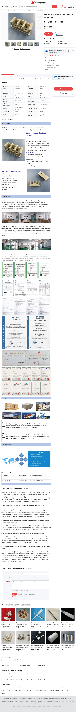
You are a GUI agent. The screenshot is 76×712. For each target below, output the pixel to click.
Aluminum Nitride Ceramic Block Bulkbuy (59, 690)
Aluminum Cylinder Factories (55, 687)
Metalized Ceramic (60, 663)
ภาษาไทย (71, 701)
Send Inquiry (48, 34)
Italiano (39, 701)
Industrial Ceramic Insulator (9, 679)
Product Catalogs (22, 660)
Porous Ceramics (5, 663)
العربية (54, 701)
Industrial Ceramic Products (27, 10)
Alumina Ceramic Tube (41, 679)
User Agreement (46, 706)
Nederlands (49, 701)
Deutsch (43, 701)
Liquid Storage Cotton (25, 665)
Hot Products (6, 698)
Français (27, 701)
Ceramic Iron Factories (40, 687)
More (2, 693)
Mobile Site (35, 699)
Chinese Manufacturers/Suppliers (25, 698)
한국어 (58, 701)
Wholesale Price (44, 698)
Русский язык (33, 701)
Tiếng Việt (36, 703)
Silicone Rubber (41, 665)
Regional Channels (60, 698)
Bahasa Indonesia (43, 703)
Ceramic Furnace (6, 690)
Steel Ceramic (68, 687)
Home (2, 10)
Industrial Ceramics (24, 663)
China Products (13, 698)
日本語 (62, 701)
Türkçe (30, 703)
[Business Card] (72, 82)
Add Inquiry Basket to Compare (22, 49)
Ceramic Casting (17, 690)
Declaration (53, 706)
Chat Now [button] (60, 34)
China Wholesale (36, 698)
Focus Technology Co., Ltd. (28, 706)
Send (14, 594)
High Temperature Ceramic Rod (26, 679)
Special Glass (41, 663)
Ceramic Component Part (40, 690)
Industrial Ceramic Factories (9, 687)
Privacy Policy (60, 706)
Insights (41, 699)
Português (22, 701)
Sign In (46, 69)
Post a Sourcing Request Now (19, 596)
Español (16, 701)
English (11, 701)
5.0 (59, 78)
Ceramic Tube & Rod (39, 10)
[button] (46, 78)
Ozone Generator (5, 665)
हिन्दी (66, 701)
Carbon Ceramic (28, 690)
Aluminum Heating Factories (25, 687)
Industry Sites (52, 698)
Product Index (68, 698)
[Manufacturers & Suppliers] (38, 2)
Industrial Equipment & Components (13, 10)
